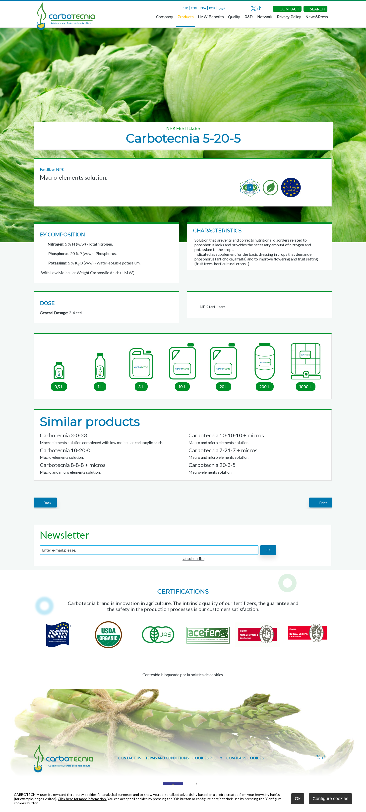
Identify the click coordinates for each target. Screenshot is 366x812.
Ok (298, 798)
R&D (248, 17)
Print (322, 503)
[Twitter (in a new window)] (253, 9)
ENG (194, 8)
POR (212, 8)
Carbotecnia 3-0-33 (63, 435)
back (46, 503)
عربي (221, 8)
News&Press (316, 17)
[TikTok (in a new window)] (259, 8)
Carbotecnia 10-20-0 (65, 450)
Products (185, 17)
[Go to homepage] (66, 28)
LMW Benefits (211, 17)
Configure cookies (245, 758)
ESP (185, 8)
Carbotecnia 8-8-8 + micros (73, 464)
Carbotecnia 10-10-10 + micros (226, 435)
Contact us (129, 758)
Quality (234, 17)
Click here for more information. (82, 799)
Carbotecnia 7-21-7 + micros (222, 450)
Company (164, 17)
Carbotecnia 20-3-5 (212, 464)
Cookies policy (207, 758)
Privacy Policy (289, 17)
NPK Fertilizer (183, 128)
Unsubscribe (193, 558)
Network (264, 17)
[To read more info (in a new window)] (207, 646)
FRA (203, 8)
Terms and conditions (167, 758)
